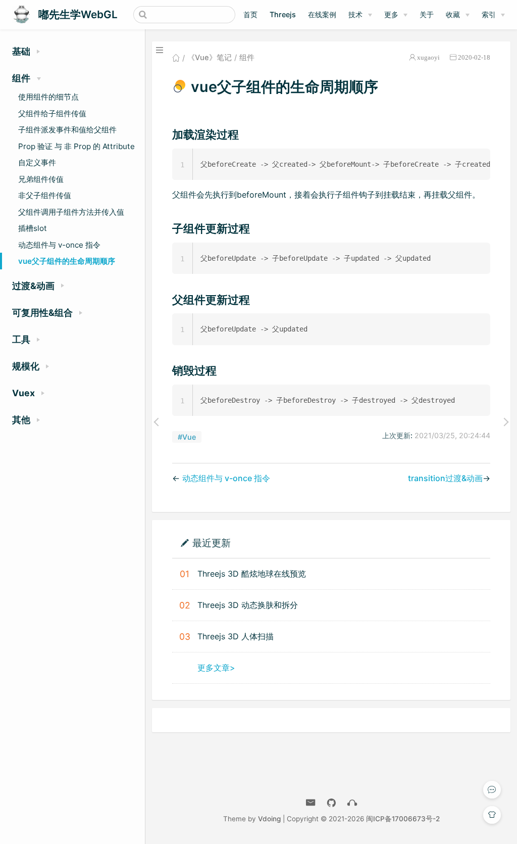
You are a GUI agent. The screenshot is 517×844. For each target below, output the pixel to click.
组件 (246, 57)
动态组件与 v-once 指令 (59, 245)
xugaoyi (428, 57)
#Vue (187, 437)
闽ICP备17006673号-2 (403, 819)
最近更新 (211, 542)
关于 (427, 14)
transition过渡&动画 (445, 478)
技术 (355, 14)
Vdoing (269, 819)
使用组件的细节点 (48, 97)
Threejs (283, 14)
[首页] (176, 58)
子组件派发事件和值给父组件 (67, 129)
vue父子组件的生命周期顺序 (66, 261)
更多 (391, 14)
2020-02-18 (474, 57)
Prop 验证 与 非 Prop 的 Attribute (76, 146)
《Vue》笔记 (209, 57)
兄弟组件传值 (41, 179)
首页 (250, 14)
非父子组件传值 (44, 195)
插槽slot (32, 228)
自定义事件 (37, 162)
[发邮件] (310, 803)
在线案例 (322, 14)
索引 (489, 14)
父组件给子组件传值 (52, 113)
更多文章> (216, 668)
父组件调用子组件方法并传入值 (71, 212)
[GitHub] (331, 803)
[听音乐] (352, 803)
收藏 (453, 14)
